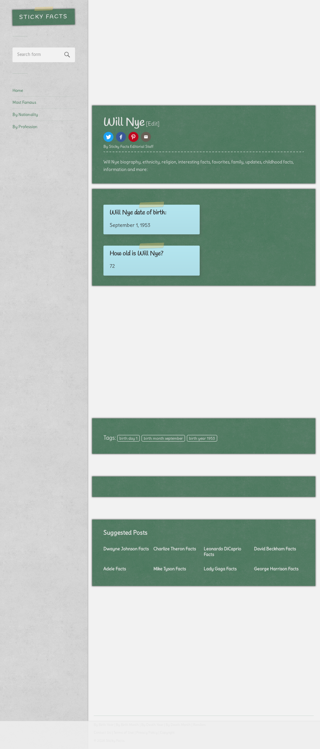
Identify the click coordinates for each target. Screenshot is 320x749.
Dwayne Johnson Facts (126, 549)
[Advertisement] (43, 239)
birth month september (163, 438)
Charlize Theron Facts (174, 549)
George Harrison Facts (276, 569)
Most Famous (24, 102)
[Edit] (152, 123)
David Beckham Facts (275, 549)
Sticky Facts (43, 17)
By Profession (25, 126)
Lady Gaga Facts (220, 569)
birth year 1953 (202, 438)
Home (17, 90)
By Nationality (25, 114)
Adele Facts (114, 569)
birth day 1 (128, 438)
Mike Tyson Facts (169, 569)
